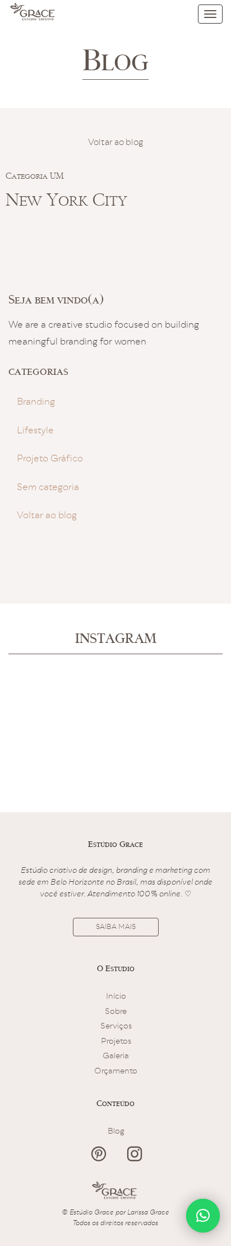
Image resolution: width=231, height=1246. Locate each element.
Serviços (116, 1027)
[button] (203, 1216)
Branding (36, 403)
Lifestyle (35, 431)
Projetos (116, 1042)
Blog (116, 1132)
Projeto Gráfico (50, 459)
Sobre (116, 1012)
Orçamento (115, 1072)
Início (116, 997)
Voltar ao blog (115, 143)
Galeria (116, 1056)
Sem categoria (48, 488)
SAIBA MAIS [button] (116, 927)
